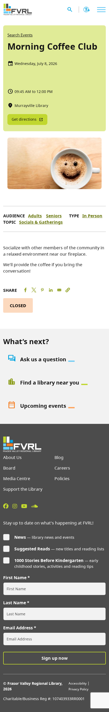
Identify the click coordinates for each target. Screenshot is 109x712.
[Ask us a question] (54, 359)
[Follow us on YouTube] (24, 506)
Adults (35, 216)
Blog (58, 457)
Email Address (18, 628)
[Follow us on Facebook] (5, 506)
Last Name (14, 603)
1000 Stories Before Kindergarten (49, 560)
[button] (68, 290)
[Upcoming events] (54, 405)
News (20, 537)
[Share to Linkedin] (51, 290)
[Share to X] (34, 290)
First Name (14, 577)
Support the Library (22, 489)
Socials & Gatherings (41, 222)
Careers (62, 468)
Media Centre (16, 478)
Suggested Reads (32, 549)
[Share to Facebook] (25, 290)
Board (9, 468)
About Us (12, 457)
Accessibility (78, 683)
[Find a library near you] (54, 382)
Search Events (20, 35)
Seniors (54, 216)
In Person (92, 216)
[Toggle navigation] (100, 9)
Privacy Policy (78, 689)
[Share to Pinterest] (42, 290)
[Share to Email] (59, 290)
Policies (62, 478)
